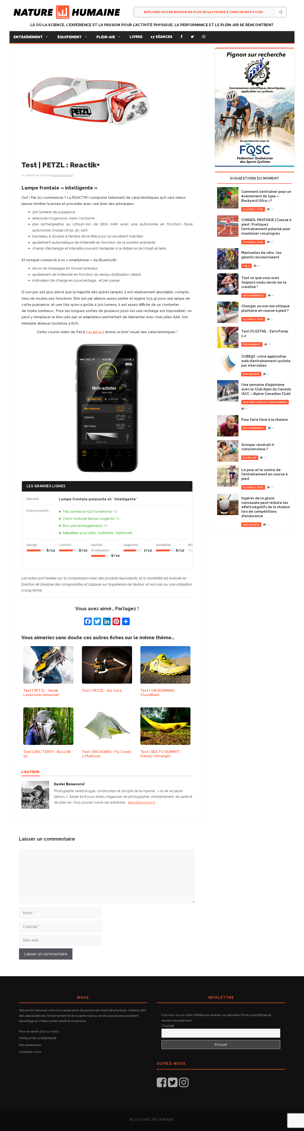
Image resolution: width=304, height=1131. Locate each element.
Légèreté (131, 545)
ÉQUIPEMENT (252, 344)
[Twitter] (192, 37)
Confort (65, 545)
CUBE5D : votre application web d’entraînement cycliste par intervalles (265, 361)
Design (32, 545)
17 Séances (161, 37)
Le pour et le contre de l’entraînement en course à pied (264, 474)
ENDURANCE (251, 374)
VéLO (246, 266)
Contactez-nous (30, 1052)
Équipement (69, 37)
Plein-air (105, 37)
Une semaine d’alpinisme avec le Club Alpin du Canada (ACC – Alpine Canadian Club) (266, 389)
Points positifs (38, 510)
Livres (136, 37)
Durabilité (163, 545)
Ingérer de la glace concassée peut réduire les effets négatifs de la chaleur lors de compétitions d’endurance (265, 507)
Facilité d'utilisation (100, 547)
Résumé (33, 499)
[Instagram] (203, 37)
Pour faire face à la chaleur (264, 419)
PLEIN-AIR (249, 457)
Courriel (168, 1026)
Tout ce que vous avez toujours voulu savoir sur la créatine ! (263, 282)
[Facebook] (181, 37)
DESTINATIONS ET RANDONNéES (265, 402)
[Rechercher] (281, 12)
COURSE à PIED (253, 209)
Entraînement (28, 37)
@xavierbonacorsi (141, 802)
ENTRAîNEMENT (253, 295)
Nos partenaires (30, 1045)
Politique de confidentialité (37, 1038)
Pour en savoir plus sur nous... (40, 1031)
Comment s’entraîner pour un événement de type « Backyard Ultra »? (266, 196)
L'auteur (30, 772)
